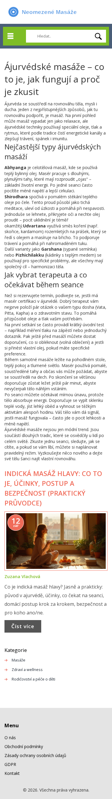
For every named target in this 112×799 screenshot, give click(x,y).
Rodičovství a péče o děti (33, 679)
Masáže (18, 660)
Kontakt (12, 773)
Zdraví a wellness (27, 669)
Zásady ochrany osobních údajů (35, 755)
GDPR (10, 764)
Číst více (22, 626)
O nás (10, 737)
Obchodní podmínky (23, 746)
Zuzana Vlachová (22, 576)
